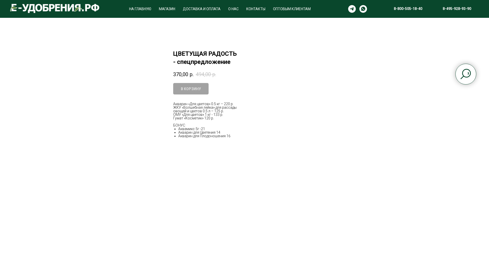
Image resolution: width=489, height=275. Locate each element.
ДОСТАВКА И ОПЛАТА (202, 9)
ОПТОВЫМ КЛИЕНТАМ (292, 9)
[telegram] (352, 9)
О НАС (233, 9)
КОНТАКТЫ (255, 9)
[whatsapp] (363, 9)
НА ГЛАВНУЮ (140, 9)
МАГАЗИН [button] (167, 9)
